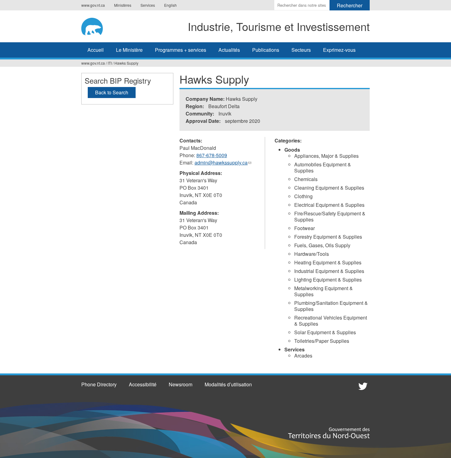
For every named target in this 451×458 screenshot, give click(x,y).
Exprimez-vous (339, 49)
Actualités (229, 49)
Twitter (362, 386)
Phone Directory (99, 384)
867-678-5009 (211, 155)
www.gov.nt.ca (93, 5)
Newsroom (180, 384)
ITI (110, 63)
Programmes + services (180, 49)
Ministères (122, 5)
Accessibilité (142, 384)
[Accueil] (96, 25)
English (170, 5)
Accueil (95, 49)
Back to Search (111, 92)
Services (148, 5)
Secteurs (301, 49)
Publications (265, 49)
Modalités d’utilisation (228, 384)
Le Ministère (129, 49)
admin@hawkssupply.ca (223, 162)
